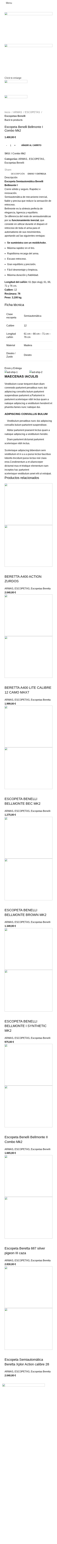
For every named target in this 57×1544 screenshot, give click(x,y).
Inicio (8, 112)
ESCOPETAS (33, 112)
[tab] (18, 174)
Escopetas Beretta (41, 588)
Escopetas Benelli (15, 116)
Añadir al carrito (31, 145)
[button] (8, 570)
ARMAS (18, 112)
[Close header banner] (4, 1456)
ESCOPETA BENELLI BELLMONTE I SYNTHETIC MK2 (26, 1026)
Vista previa (16, 570)
